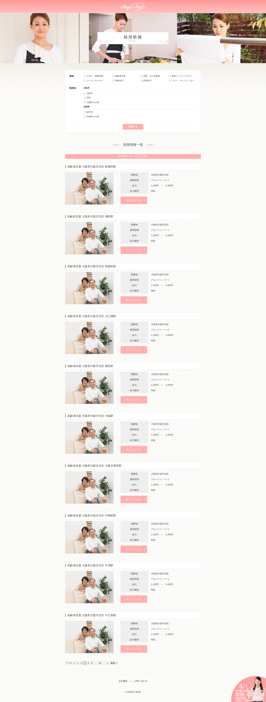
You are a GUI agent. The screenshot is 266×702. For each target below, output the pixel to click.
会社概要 (123, 681)
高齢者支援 (120, 76)
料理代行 (147, 80)
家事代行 (119, 80)
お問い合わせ (140, 681)
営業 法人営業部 (151, 76)
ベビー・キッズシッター (183, 80)
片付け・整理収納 (95, 76)
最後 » (114, 663)
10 (100, 663)
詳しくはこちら (134, 200)
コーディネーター (95, 80)
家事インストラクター (182, 76)
